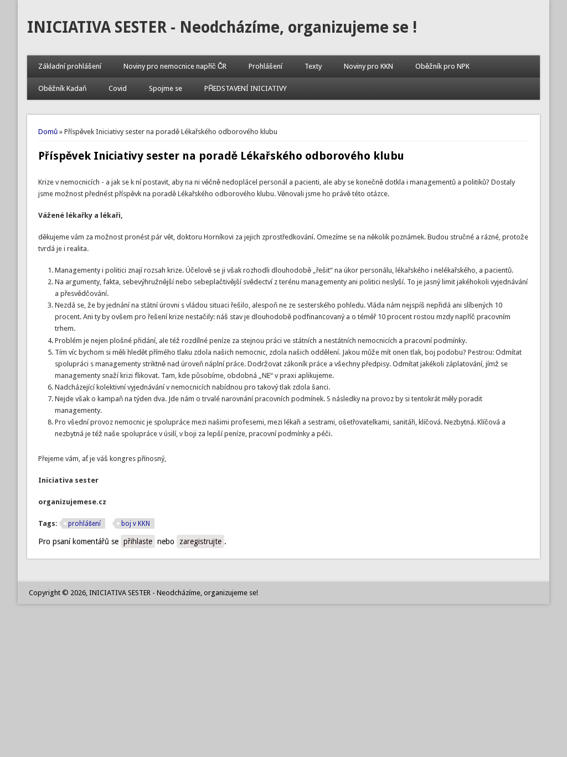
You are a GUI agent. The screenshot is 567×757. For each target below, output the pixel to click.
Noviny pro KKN (368, 66)
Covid (118, 88)
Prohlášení (265, 66)
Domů (48, 131)
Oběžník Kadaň (62, 88)
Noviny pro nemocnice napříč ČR (174, 66)
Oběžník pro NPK (442, 66)
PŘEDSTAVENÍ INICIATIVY (245, 88)
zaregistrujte (200, 541)
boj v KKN (135, 524)
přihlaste (137, 541)
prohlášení (84, 524)
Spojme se (165, 88)
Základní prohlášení (69, 66)
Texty (313, 66)
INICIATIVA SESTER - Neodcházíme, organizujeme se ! (222, 27)
